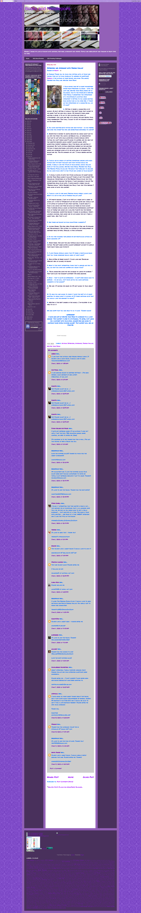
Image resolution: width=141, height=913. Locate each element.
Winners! (30, 274)
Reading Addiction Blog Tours (55, 893)
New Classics (44, 890)
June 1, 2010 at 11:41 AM (59, 444)
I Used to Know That (75, 881)
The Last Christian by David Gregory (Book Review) (34, 166)
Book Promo (35, 870)
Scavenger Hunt (73, 894)
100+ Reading (30, 860)
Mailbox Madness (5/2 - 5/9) (34, 276)
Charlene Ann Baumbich (93, 871)
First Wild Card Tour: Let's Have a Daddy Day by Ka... (35, 284)
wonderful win (55, 908)
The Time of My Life (98, 901)
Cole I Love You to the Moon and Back (63, 873)
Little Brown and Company (35, 886)
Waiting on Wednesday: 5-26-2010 (34, 181)
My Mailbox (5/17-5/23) (33, 203)
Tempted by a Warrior (72, 897)
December (30, 143)
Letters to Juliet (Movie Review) (35, 269)
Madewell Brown (95, 886)
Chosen (110, 871)
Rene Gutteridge (70, 893)
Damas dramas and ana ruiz (36, 874)
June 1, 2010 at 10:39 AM (60, 394)
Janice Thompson (54, 882)
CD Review (42, 871)
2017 (28, 128)
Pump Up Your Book (68, 891)
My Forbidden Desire (90, 889)
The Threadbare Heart (89, 901)
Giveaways (44, 879)
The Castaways (106, 897)
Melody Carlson (104, 887)
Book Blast (95, 868)
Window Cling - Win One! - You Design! (35, 258)
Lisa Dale (103, 885)
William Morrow (29, 906)
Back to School (45, 867)
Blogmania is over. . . (32, 306)
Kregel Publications (100, 883)
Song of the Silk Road (106, 894)
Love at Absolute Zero (66, 886)
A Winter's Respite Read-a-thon (57, 864)
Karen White (39, 883)
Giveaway (78, 343)
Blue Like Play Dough (63, 868)
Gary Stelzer (74, 878)
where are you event (42, 908)
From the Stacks (68, 878)
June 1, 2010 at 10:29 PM (60, 576)
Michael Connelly (32, 889)
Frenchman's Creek (54, 878)
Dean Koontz (102, 874)
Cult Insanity (108, 873)
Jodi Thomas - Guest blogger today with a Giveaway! (34, 244)
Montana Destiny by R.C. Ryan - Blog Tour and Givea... (35, 247)
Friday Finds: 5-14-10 (33, 234)
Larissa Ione (28, 885)
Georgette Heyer (111, 878)
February (30, 313)
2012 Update (87, 860)
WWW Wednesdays (30, 905)
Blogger (82, 854)
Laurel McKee (51, 885)
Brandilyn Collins (109, 870)
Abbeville (83, 864)
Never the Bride (29, 890)
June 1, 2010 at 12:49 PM (60, 523)
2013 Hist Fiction (73, 861)
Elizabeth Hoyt (82, 877)
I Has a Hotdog (68, 881)
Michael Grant (39, 889)
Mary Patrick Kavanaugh (76, 887)
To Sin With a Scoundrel (101, 902)
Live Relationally (50, 886)
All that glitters (29, 865)
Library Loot (85, 885)
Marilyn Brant (61, 887)
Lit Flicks (28, 886)
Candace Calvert (48, 871)
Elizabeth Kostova (89, 877)
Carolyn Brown (68, 871)
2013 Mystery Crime (81, 861)
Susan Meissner (35, 897)
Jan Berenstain (42, 882)
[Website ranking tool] (37, 836)
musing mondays (103, 906)
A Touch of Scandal (35, 864)
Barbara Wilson (85, 867)
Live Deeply (44, 886)
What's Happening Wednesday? (35, 178)
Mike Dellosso (61, 889)
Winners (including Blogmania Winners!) (34, 299)
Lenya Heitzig (67, 885)
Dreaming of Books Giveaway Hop (42, 877)
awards (64, 906)
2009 (28, 317)
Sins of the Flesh (95, 894)
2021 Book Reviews (38, 58)
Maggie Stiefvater (103, 886)
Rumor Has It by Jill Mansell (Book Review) (34, 190)
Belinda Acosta (99, 867)
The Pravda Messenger (110, 899)
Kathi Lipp (49, 883)
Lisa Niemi (108, 885)
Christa (54, 386)
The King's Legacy (33, 899)
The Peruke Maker (101, 899)
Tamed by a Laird (59, 897)
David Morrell (90, 874)
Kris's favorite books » (37, 116)
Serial (77, 894)
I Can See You (57, 881)
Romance (31, 894)
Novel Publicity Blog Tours (85, 890)
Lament (113, 883)
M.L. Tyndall (89, 886)
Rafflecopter (95, 891)
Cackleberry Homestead (59, 667)
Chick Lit (106, 871)
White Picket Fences (102, 905)
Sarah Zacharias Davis (62, 894)
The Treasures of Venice (108, 901)
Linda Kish (55, 582)
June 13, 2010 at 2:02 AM (60, 718)
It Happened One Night (105, 881)
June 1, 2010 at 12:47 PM (60, 481)
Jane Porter (48, 882)
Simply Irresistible (88, 894)
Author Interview (68, 343)
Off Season (98, 890)
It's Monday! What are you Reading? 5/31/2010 (34, 161)
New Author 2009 (37, 890)
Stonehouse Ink (59, 895)
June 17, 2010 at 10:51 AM (60, 764)
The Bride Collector (98, 897)
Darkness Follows (75, 874)
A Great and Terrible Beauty (103, 862)
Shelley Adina (82, 894)
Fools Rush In (47, 878)
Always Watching (48, 865)
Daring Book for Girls (60, 874)
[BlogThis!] (49, 343)
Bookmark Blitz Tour (85, 870)
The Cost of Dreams (34, 898)
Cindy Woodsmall (45, 873)
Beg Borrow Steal (92, 867)
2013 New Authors (89, 861)
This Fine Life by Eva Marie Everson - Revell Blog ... (34, 205)
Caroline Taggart (60, 871)
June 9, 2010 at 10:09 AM (60, 687)
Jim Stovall (98, 882)
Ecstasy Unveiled (52, 877)
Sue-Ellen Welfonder (74, 895)
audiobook (61, 906)
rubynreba (55, 635)
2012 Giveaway (49, 860)
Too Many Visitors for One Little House (46, 903)
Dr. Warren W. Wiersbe (110, 875)
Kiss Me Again (86, 883)
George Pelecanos (103, 878)
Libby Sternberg (79, 885)
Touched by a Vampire (59, 903)
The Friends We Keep (60, 898)
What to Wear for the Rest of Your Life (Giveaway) (34, 255)
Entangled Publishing (104, 877)
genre (92, 906)
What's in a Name (84, 905)
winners (49, 908)
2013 (28, 136)
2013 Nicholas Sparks (97, 861)
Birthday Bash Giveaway (44, 868)
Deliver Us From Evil (37, 875)
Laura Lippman (35, 885)
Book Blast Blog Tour (103, 868)
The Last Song (40, 899)
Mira (71, 889)
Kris (31, 324)
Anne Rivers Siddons (91, 865)
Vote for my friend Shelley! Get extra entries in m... (34, 252)
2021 (28, 121)
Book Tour (61, 870)
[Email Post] (60, 70)
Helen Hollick (106, 879)
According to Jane (95, 864)
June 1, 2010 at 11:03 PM (59, 592)
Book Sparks (56, 870)
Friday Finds (61, 878)
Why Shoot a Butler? (110, 905)
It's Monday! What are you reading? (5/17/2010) (34, 224)
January (30, 314)
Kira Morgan (80, 883)
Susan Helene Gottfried (59, 428)
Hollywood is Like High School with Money (40, 881)
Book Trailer (67, 870)
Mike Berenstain (54, 889)
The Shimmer (37, 901)
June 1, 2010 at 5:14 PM (59, 539)
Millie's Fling (67, 889)
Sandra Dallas (88, 343)
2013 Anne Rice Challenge (95, 860)
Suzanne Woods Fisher (43, 897)
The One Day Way (81, 899)
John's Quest (109, 882)
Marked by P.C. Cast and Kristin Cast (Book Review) (35, 187)
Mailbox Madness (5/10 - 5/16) (35, 226)
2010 (28, 141)
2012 (28, 138)
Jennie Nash (68, 882)
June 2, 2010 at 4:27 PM (60, 612)
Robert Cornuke (102, 893)
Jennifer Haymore (83, 882)
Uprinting (104, 903)
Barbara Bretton (78, 867)
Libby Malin (73, 885)
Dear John (107, 874)
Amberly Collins (66, 865)
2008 (28, 319)
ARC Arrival (77, 864)
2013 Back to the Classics (105, 860)
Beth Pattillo (31, 868)
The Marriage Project (62, 899)
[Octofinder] (43, 848)
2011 (28, 139)
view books (40, 330)
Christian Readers (33, 873)
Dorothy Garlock (89, 875)
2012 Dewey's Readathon (39, 860)
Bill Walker (36, 868)
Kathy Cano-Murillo (55, 883)
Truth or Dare (92, 903)
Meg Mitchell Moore (91, 887)
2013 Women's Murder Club (73, 862)
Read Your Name (30, 893)
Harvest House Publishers (70, 879)
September (30, 148)
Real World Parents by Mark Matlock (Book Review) (34, 228)
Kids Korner (74, 883)
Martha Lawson (57, 562)
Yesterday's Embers (43, 906)
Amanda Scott (60, 865)
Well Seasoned (38, 905)
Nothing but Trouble (75, 890)
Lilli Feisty (90, 885)
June (29, 154)
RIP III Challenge (88, 891)
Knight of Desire (92, 883)
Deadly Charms (96, 874)
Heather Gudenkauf (100, 879)
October (30, 147)
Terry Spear (86, 897)
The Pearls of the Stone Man (91, 899)
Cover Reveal (96, 873)
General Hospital (86, 878)
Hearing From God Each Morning (88, 879)
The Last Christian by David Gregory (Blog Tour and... (34, 184)
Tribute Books (80, 903)
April (29, 309)
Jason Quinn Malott (62, 882)
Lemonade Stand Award (59, 885)
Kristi (56, 70)
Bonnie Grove (84, 868)
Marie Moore (55, 887)
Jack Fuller (112, 881)
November (30, 145)
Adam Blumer (110, 864)
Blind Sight (51, 868)
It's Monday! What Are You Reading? (34, 201)
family (89, 906)
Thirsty (72, 902)
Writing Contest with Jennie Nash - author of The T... (34, 296)
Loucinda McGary (57, 886)
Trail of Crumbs (73, 903)
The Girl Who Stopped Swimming (93, 898)
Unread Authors (98, 903)
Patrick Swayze (40, 891)
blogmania (69, 906)
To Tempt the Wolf (111, 902)
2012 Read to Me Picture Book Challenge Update (63, 860)
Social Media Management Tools (63, 834)
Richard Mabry (84, 893)
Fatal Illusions (29, 878)
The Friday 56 (53, 898)
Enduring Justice (96, 877)
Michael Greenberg (47, 889)
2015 (28, 132)
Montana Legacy (82, 889)
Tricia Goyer (86, 903)
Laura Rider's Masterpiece (43, 885)
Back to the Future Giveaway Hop (68, 867)
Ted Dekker (65, 897)
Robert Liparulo (109, 893)
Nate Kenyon (107, 889)
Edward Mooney (59, 877)
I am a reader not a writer (86, 881)
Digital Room (76, 875)
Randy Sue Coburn (102, 891)
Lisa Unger (112, 885)
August (29, 150)
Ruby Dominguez (41, 894)
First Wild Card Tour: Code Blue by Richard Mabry (35, 236)
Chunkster (39, 873)
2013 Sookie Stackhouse (57, 862)
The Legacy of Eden (47, 899)
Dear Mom (112, 874)
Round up (36, 894)
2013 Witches (65, 862)
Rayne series (112, 891)
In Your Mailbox (96, 881)
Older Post (88, 777)
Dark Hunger (68, 874)
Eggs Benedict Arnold (67, 877)
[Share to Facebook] (52, 343)
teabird (54, 530)
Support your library (92, 895)
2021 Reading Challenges (54, 58)
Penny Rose (58, 891)
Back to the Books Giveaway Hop (55, 867)
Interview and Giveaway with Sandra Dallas (34, 158)
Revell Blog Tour (77, 893)
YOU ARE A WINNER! (33, 192)
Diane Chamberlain (70, 875)
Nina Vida (69, 890)
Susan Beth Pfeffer (101, 895)
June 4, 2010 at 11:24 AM (60, 661)
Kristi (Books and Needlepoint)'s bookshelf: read (33, 76)
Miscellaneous (75, 889)
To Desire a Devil (92, 902)
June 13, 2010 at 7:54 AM (60, 732)
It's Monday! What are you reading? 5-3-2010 (34, 293)
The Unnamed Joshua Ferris (46, 902)
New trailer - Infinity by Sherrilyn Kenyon (33, 198)
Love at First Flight (75, 886)
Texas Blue (91, 897)
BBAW (40, 867)
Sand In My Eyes (48, 894)
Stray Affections (66, 895)
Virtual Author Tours (110, 903)
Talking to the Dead (52, 897)
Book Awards (90, 868)
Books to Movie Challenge (95, 870)
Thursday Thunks (77, 902)
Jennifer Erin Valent (76, 882)
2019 (28, 125)
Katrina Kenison (63, 883)
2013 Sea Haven (44, 862)
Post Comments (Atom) (65, 782)
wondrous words (62, 908)
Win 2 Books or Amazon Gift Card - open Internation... (34, 218)
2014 (28, 134)
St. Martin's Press (38, 895)
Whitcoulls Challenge (93, 905)
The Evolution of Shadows (44, 898)
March (29, 311)
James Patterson (29, 882)
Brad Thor (103, 870)
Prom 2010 (30, 302)
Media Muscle (84, 887)
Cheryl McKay (101, 871)
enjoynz (72, 854)
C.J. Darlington (37, 871)
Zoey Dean (56, 906)
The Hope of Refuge (105, 898)
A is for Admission (68, 864)
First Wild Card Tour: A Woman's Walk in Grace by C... (34, 172)
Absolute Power (88, 864)
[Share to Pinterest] (53, 343)
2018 (28, 126)
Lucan (80, 886)
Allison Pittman (36, 865)
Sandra (49, 78)
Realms (65, 893)
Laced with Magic (107, 883)
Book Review (42, 870)
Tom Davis (28, 903)
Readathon (36, 893)
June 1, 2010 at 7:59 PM (59, 556)
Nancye (53, 546)
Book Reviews (51, 870)
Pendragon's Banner (47, 891)
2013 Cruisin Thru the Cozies (55, 861)
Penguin (53, 891)
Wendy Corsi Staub (45, 905)
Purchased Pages (77, 891)
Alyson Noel (54, 865)
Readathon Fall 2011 (43, 893)
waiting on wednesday (32, 908)
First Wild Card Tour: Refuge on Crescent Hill (35, 208)
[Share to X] (50, 343)
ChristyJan (55, 619)
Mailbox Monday (111, 886)
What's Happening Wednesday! (35, 249)
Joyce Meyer (29, 883)
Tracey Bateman (67, 903)
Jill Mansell (89, 882)
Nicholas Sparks (51, 890)
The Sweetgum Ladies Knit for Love (72, 901)
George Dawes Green (94, 878)
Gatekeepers (79, 878)
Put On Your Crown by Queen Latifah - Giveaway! (34, 241)
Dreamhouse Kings (30, 877)
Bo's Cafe (70, 868)
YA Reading (35, 906)
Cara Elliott (54, 871)
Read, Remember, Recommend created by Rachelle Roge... (34, 211)
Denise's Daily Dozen (46, 875)
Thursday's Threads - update (34, 168)
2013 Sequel (49, 862)
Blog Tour (56, 868)
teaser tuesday (111, 906)
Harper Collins (62, 879)
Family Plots (112, 877)
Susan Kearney (109, 895)
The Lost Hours (55, 899)
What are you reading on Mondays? (58, 905)
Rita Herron (96, 893)
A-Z (73, 864)
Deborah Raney (29, 875)
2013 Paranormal (105, 861)
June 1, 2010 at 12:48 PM (60, 497)
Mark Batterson (67, 887)
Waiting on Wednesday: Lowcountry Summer (33, 287)
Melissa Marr (98, 887)
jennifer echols (96, 906)
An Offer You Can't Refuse (75, 865)
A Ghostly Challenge (93, 863)
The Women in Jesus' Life (57, 902)
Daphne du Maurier (52, 874)
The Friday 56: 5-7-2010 (33, 278)
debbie (53, 354)
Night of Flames (63, 890)
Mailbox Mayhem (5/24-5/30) (34, 164)
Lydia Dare (84, 886)
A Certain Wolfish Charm (84, 863)
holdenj (54, 649)
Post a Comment (56, 768)
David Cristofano (83, 874)
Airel (114, 864)
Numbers (93, 890)
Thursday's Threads (32, 239)
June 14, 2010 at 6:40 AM (60, 746)
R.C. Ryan (83, 891)
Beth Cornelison (106, 867)
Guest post (50, 879)
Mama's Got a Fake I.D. (40, 887)
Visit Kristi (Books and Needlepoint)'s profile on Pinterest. (107, 69)
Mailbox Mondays (31, 888)
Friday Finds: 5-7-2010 (33, 280)
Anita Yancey (55, 752)
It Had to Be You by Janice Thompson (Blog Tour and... (34, 231)
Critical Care (103, 873)
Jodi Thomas (103, 882)
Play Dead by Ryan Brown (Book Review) (35, 195)
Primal (62, 891)
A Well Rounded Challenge (44, 864)
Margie (54, 724)
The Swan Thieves (60, 901)
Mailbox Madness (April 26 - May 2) (34, 304)
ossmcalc (54, 694)
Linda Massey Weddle (96, 885)
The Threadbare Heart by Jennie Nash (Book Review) (35, 272)
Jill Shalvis (94, 882)
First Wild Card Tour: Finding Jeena (34, 264)
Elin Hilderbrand (76, 877)
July (29, 152)
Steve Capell (56, 503)
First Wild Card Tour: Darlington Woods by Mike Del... (35, 221)
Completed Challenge (79, 873)
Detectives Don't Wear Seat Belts (59, 875)
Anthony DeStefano (105, 865)
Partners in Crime (32, 891)
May (29, 156)
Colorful (73, 873)
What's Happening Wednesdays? (32, 290)
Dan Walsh (45, 874)
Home (27, 58)
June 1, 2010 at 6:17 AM (59, 380)
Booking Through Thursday (75, 870)
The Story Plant (54, 901)
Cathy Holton (85, 871)
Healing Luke (79, 879)
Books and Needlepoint (47, 8)
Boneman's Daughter (77, 868)
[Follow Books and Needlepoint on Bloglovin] (105, 77)
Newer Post (53, 777)
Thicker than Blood (66, 902)
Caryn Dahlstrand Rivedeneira (76, 871)
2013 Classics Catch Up (33, 861)
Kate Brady (44, 883)
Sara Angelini (54, 894)
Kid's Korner (69, 883)
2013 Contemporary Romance (44, 861)
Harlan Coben (56, 879)
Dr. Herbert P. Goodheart (99, 875)
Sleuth (100, 894)
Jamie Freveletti (36, 882)
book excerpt (84, 906)
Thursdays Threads (85, 902)
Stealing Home (46, 895)
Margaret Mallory (49, 887)
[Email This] (47, 343)
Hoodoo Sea (51, 881)
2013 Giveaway (66, 861)
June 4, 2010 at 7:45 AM (60, 628)
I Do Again (63, 881)
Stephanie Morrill (52, 895)
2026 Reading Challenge (34, 322)
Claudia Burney (52, 873)
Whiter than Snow (53, 346)
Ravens (107, 891)
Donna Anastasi (83, 875)
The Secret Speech (30, 901)
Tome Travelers (34, 903)
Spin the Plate (32, 895)
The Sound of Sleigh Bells (45, 901)
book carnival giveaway (75, 906)
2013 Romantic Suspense (36, 862)
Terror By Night (81, 897)
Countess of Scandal (89, 873)
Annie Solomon (98, 865)
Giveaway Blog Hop (37, 879)
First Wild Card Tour (37, 878)
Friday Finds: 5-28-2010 (33, 176)
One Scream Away (104, 890)
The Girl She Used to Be (82, 898)
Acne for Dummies (103, 864)
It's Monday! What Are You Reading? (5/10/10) (34, 267)
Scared (68, 894)
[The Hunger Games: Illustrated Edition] (36, 96)
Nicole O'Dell (57, 890)
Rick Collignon (91, 893)
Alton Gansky (41, 865)
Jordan (113, 882)
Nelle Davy (112, 889)
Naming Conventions (99, 889)
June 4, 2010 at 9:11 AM (59, 642)
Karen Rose (34, 883)
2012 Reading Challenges (78, 860)
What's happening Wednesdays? (74, 905)
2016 (28, 130)
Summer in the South (83, 895)
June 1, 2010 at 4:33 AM (59, 363)
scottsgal (55, 370)
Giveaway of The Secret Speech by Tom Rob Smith (35, 261)
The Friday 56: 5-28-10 (33, 174)
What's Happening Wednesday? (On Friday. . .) (35, 215)
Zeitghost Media (50, 906)
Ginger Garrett (29, 879)
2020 (28, 123)
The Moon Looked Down (72, 899)
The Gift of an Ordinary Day (71, 898)
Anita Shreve (83, 865)
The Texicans (82, 901)
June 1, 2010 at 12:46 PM (60, 462)
